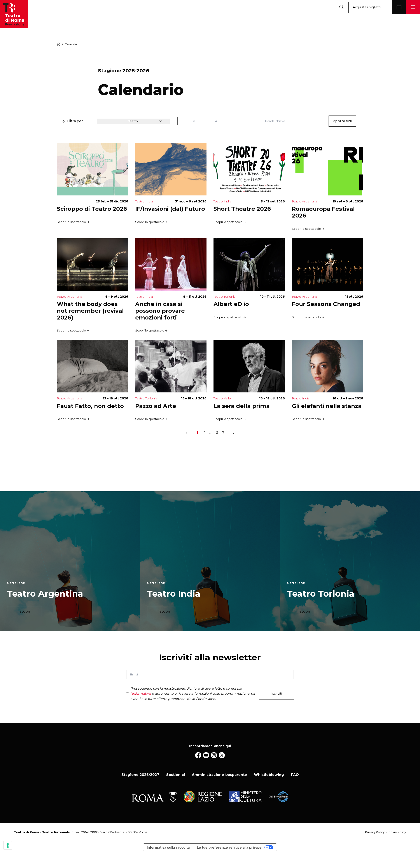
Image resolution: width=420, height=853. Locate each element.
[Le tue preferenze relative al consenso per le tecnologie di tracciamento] (8, 845)
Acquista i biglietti (367, 7)
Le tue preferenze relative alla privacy (229, 847)
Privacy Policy (375, 832)
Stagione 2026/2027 (140, 775)
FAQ (295, 775)
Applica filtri (342, 121)
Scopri (24, 611)
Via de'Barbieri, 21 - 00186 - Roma (123, 832)
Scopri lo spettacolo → (73, 222)
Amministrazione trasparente (219, 775)
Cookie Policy (396, 832)
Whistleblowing (269, 775)
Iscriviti (276, 694)
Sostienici (175, 775)
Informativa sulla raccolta (168, 847)
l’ (141, 694)
